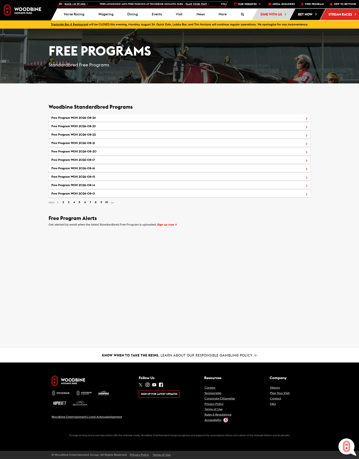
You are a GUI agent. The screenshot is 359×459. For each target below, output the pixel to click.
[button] (223, 14)
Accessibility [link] (213, 420)
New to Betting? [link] (345, 4)
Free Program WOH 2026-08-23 (90, 126)
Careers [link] (210, 387)
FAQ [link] (273, 404)
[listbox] (179, 155)
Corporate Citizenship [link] (220, 398)
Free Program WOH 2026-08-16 (90, 168)
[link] (22, 10)
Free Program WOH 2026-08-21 (90, 143)
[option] (179, 118)
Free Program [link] (314, 4)
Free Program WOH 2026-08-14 (90, 185)
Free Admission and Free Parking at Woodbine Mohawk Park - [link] (135, 4)
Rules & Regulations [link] (218, 414)
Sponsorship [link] (213, 393)
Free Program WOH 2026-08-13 (90, 193)
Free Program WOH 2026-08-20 (91, 151)
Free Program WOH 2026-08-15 (90, 176)
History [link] (275, 387)
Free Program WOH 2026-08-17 (90, 159)
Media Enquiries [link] (284, 4)
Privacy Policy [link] (214, 404)
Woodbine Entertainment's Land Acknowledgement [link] (86, 416)
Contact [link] (275, 398)
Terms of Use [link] (214, 409)
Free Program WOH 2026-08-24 (90, 117)
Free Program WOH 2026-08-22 (91, 134)
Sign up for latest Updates (159, 394)
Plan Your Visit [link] (280, 393)
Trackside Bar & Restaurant (69, 24)
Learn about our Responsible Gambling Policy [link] (179, 355)
